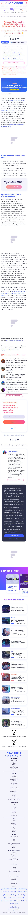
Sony (14, 827)
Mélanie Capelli (13, 451)
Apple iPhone (14, 760)
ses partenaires (15, 524)
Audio (14, 834)
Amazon (6, 445)
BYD (14, 806)
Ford (14, 808)
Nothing (14, 842)
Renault (14, 812)
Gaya (14, 880)
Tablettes (14, 864)
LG (14, 822)
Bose (14, 838)
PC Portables (14, 788)
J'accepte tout (14, 535)
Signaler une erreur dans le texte (14, 435)
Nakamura (14, 883)
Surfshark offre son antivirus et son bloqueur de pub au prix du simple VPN (18, 643)
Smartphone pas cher (9, 891)
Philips (14, 824)
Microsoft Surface (14, 798)
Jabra (14, 839)
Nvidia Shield (14, 782)
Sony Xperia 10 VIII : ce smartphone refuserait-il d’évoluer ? (17, 632)
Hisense (14, 820)
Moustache (14, 882)
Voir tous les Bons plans (13, 395)
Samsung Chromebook (14, 799)
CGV (14, 910)
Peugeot (14, 811)
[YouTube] (15, 756)
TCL (14, 828)
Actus (2, 6)
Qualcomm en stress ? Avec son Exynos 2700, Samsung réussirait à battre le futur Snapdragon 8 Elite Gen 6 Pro (18, 689)
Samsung (14, 826)
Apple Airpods (14, 836)
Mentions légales (14, 903)
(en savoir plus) (19, 517)
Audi (14, 804)
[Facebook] (10, 756)
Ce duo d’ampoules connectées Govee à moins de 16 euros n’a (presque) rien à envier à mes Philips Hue (17, 389)
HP (14, 796)
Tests (7, 6)
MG (14, 810)
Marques (16, 445)
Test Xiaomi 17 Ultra (9, 894)
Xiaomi (14, 770)
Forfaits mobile (22, 888)
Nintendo (14, 780)
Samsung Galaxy (14, 767)
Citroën (14, 807)
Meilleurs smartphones (8, 888)
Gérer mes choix (14, 538)
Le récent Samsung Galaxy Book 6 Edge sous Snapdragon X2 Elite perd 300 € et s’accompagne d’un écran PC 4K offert (17, 382)
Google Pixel (14, 762)
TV (14, 818)
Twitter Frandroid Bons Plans (12, 59)
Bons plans (19, 6)
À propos (14, 905)
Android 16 (21, 894)
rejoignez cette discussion (10, 350)
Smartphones (14, 758)
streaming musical (7, 110)
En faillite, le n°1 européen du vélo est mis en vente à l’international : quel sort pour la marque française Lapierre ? (18, 700)
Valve (14, 784)
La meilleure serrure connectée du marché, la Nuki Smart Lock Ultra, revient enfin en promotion (15, 376)
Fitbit (14, 855)
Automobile (14, 802)
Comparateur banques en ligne (14, 897)
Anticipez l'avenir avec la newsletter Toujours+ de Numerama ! (13, 588)
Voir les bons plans (13, 62)
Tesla (14, 814)
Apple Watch (14, 854)
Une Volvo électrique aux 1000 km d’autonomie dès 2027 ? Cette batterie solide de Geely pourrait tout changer (17, 711)
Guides (12, 6)
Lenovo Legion (14, 778)
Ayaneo (14, 776)
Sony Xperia (14, 768)
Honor (14, 795)
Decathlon (14, 879)
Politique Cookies (14, 907)
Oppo (14, 766)
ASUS (14, 775)
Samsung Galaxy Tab (14, 871)
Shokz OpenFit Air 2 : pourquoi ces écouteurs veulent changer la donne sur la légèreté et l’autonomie (17, 723)
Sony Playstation (14, 783)
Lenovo (14, 794)
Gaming (14, 773)
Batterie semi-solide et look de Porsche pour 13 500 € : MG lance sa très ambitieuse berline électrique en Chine (17, 609)
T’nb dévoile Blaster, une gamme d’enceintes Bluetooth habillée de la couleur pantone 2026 (17, 666)
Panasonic (14, 823)
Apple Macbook (14, 791)
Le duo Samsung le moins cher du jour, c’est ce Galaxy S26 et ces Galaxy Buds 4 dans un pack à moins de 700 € (17, 360)
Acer (14, 790)
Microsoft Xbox (14, 779)
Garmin (14, 856)
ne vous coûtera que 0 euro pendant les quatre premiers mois (13, 293)
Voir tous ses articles (15, 480)
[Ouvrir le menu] (2, 2)
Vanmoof (14, 886)
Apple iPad (14, 866)
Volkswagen (14, 815)
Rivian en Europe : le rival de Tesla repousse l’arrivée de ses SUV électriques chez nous (17, 655)
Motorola (14, 764)
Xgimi (14, 830)
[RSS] (13, 756)
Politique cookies (11, 532)
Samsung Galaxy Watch (14, 859)
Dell (14, 792)
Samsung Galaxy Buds (14, 843)
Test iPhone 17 (21, 891)
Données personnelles (14, 909)
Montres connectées (14, 850)
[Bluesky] (22, 756)
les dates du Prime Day (17, 100)
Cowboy (14, 878)
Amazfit (14, 852)
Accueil (3, 16)
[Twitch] (18, 756)
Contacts (14, 906)
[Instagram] (8, 756)
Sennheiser (14, 844)
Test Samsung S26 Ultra (19, 900)
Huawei (14, 763)
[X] (5, 756)
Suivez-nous (5, 42)
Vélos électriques (14, 876)
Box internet (6, 900)
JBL (14, 840)
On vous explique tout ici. (14, 341)
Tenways (14, 884)
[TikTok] (20, 756)
